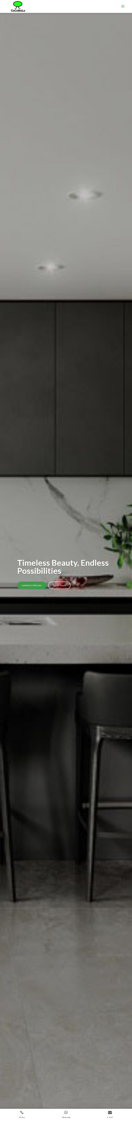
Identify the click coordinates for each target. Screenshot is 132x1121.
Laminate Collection (32, 585)
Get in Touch (59, 585)
